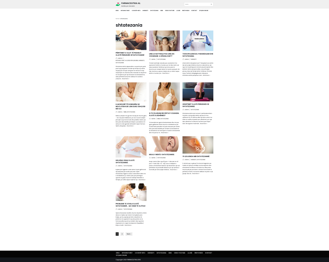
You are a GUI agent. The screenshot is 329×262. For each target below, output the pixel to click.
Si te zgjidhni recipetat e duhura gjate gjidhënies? (164, 114)
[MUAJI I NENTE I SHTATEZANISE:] (164, 144)
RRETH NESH (185, 10)
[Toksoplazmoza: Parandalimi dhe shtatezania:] (197, 41)
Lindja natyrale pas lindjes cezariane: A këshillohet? (161, 55)
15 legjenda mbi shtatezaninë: (196, 156)
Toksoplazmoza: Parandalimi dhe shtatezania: (197, 55)
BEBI (161, 10)
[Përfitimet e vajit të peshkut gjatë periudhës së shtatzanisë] (131, 40)
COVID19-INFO (136, 10)
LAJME (178, 10)
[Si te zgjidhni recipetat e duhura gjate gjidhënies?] (164, 96)
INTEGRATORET (125, 10)
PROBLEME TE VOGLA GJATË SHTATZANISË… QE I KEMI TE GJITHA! (131, 205)
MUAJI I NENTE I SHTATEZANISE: (162, 154)
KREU (117, 10)
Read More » (125, 79)
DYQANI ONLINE (203, 10)
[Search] (211, 4)
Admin (120, 58)
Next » (129, 234)
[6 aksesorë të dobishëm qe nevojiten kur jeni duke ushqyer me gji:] (131, 92)
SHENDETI (145, 10)
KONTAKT (194, 10)
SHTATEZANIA (154, 10)
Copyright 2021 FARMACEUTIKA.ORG (128, 260)
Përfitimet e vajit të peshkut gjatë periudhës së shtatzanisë (130, 54)
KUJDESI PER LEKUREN (131, 60)
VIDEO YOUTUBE (169, 10)
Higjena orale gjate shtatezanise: (125, 161)
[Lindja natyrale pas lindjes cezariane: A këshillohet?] (164, 41)
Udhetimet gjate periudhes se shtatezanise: (195, 105)
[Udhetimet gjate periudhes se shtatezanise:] (197, 91)
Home (117, 18)
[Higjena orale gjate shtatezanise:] (131, 146)
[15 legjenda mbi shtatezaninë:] (197, 145)
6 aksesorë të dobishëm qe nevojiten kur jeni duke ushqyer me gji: (130, 106)
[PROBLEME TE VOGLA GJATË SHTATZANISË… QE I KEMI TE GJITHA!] (131, 192)
